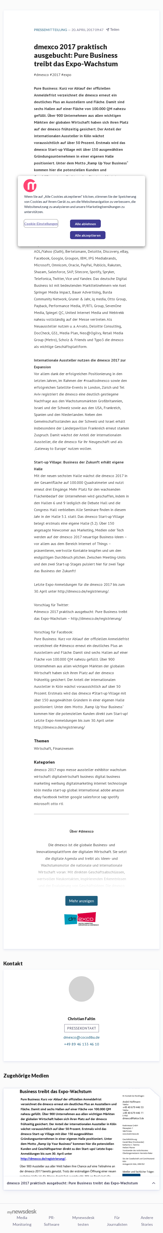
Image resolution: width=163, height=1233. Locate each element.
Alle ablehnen (85, 224)
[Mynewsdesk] (22, 1211)
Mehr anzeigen (81, 900)
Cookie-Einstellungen (41, 224)
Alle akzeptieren (88, 235)
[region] (81, 211)
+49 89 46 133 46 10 (81, 1044)
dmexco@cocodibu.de (81, 1037)
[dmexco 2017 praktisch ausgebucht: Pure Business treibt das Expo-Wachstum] (81, 1132)
